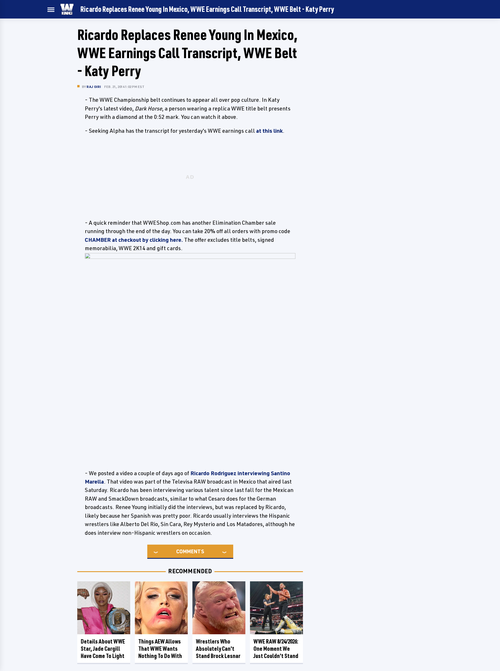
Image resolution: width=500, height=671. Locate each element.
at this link (269, 130)
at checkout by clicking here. (134, 239)
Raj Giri (94, 86)
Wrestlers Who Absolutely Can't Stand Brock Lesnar (218, 648)
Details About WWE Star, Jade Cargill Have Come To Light (103, 648)
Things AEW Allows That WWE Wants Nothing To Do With (160, 648)
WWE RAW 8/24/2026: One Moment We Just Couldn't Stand (275, 648)
